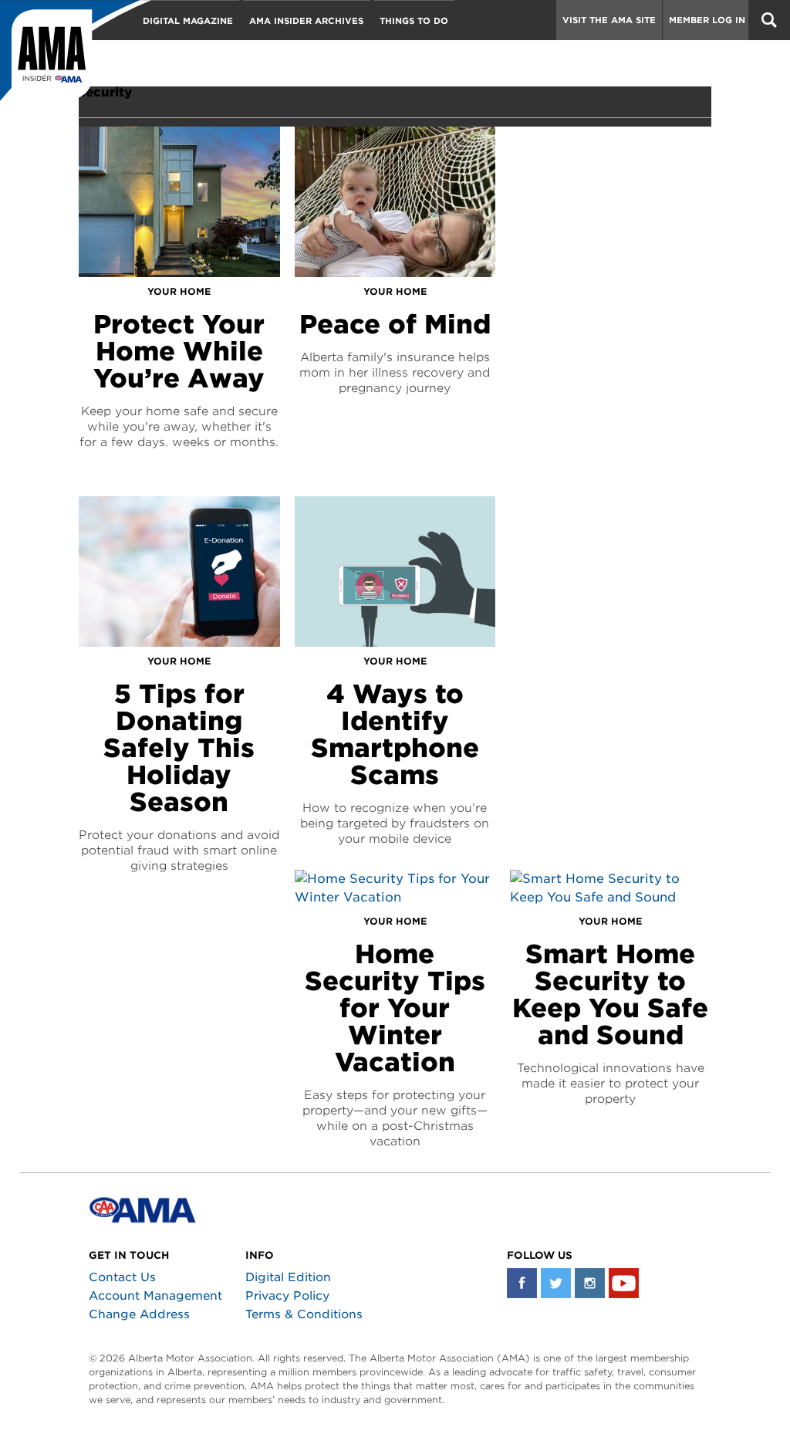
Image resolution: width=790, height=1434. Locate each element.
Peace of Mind (395, 324)
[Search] (769, 20)
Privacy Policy (287, 1296)
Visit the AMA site (609, 20)
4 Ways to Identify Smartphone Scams (395, 734)
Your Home (179, 291)
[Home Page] (75, 58)
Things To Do (414, 20)
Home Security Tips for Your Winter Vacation (395, 1008)
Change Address (139, 1314)
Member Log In (707, 20)
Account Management (155, 1296)
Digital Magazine (188, 20)
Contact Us (122, 1277)
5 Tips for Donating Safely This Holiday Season (179, 747)
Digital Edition (288, 1277)
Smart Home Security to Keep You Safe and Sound (610, 994)
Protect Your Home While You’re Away (179, 351)
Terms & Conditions (304, 1314)
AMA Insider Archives (306, 20)
